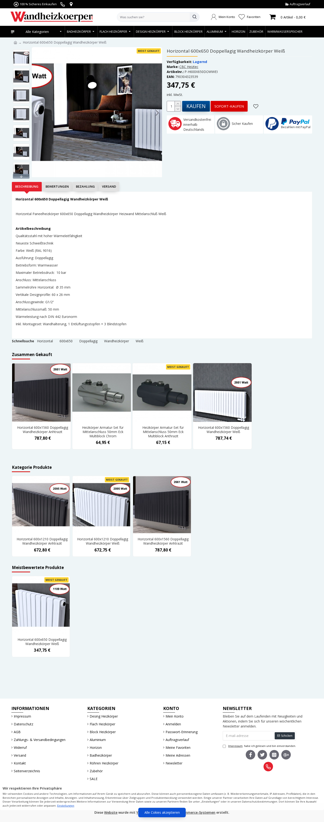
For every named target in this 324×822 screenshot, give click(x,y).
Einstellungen (65, 805)
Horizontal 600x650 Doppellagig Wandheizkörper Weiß (42, 641)
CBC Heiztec (188, 66)
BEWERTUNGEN (57, 186)
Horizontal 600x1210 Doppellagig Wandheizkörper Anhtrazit (42, 541)
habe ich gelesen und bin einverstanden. (262, 746)
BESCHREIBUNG (26, 186)
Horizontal (45, 341)
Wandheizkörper (116, 341)
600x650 (66, 341)
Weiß (139, 341)
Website (110, 812)
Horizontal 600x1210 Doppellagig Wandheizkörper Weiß (102, 541)
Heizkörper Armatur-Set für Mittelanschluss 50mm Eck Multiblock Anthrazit (163, 431)
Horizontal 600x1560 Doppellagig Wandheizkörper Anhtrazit (42, 429)
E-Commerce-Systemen (195, 812)
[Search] (194, 17)
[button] (36, 113)
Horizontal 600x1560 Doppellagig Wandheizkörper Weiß (223, 429)
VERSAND (109, 186)
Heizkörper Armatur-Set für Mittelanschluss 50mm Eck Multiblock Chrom (103, 431)
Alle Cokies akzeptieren (162, 812)
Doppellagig (88, 341)
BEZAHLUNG (85, 186)
